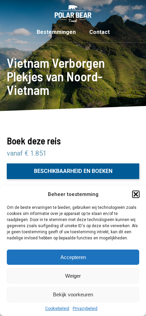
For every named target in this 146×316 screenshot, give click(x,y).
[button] (135, 194)
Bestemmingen (56, 32)
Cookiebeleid (57, 308)
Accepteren (73, 257)
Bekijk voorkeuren (73, 294)
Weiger (73, 276)
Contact (99, 32)
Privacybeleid (85, 308)
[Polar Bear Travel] (73, 13)
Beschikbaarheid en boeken (73, 171)
